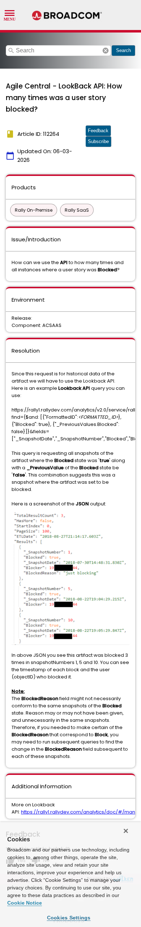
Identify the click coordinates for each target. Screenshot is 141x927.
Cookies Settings (69, 917)
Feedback (98, 130)
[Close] (126, 831)
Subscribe (98, 141)
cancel (105, 50)
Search (123, 50)
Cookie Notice (24, 903)
